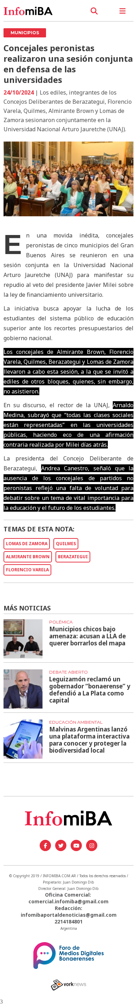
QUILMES (66, 544)
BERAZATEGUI (73, 557)
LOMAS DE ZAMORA (26, 544)
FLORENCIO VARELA (27, 570)
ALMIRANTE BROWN (28, 557)
